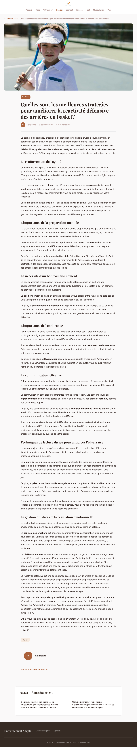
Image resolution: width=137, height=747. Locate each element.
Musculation (98, 10)
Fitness (79, 10)
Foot (88, 10)
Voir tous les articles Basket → (35, 669)
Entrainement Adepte (17, 731)
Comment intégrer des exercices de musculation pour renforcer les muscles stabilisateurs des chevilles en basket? (39, 704)
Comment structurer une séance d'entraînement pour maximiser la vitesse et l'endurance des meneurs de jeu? (93, 704)
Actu (38, 10)
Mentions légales (43, 731)
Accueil (29, 10)
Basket (59, 10)
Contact (57, 731)
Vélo (109, 10)
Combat (69, 10)
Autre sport (48, 10)
